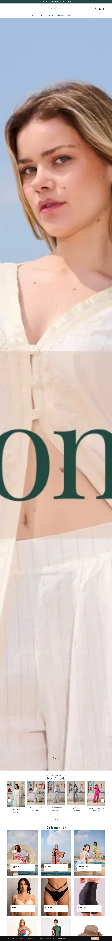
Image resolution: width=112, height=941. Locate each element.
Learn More (62, 938)
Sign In (95, 8)
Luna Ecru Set (16, 809)
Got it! (94, 938)
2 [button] (55, 766)
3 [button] (57, 766)
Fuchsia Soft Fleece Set (96, 808)
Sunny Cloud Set (36, 808)
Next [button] (102, 800)
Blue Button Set (56, 808)
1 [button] (54, 766)
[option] (56, 394)
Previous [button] (9, 800)
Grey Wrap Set (76, 808)
